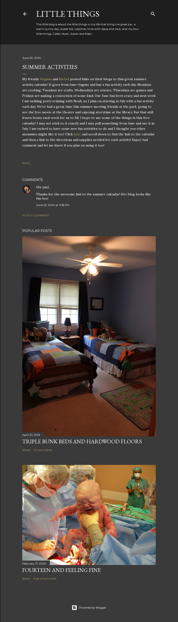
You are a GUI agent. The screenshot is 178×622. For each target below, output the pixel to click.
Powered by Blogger (92, 607)
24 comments (42, 450)
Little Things (67, 13)
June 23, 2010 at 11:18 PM (52, 205)
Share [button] (26, 163)
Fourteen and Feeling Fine (61, 570)
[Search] (153, 12)
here (77, 134)
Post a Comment (35, 215)
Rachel (64, 79)
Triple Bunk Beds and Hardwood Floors (82, 441)
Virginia (46, 79)
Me (38, 187)
